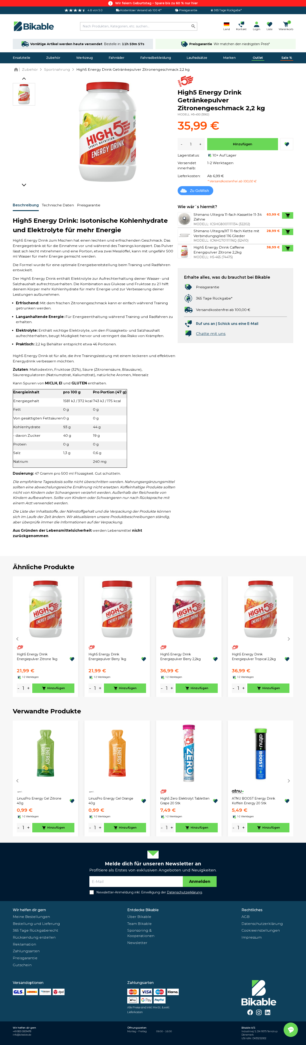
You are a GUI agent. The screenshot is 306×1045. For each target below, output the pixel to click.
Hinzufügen (242, 144)
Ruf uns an (205, 324)
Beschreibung (26, 205)
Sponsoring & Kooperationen (140, 933)
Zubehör (53, 58)
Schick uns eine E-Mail (238, 324)
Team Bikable (139, 924)
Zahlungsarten (26, 951)
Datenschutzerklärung (262, 924)
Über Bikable (139, 917)
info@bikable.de (22, 1034)
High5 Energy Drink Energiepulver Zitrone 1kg (37, 656)
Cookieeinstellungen (260, 930)
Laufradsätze (197, 58)
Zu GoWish (199, 191)
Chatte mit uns (211, 333)
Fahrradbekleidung (155, 58)
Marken (229, 58)
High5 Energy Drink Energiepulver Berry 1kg (107, 656)
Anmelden (199, 881)
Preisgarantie (88, 205)
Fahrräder (116, 58)
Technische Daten (58, 205)
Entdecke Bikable (143, 910)
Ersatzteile (21, 58)
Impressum (251, 937)
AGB (245, 917)
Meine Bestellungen (31, 917)
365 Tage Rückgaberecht (35, 930)
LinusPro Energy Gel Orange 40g (110, 800)
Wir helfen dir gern (29, 910)
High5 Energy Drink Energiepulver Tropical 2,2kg (254, 656)
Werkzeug (84, 58)
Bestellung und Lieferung (36, 924)
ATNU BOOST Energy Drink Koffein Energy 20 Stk (253, 800)
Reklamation (24, 944)
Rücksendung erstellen (34, 937)
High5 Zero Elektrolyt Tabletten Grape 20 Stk (184, 800)
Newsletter (137, 943)
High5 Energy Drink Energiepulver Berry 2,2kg (180, 656)
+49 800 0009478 (22, 1031)
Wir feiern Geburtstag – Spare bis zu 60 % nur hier (156, 3)
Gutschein (22, 965)
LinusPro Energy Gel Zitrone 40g (39, 800)
